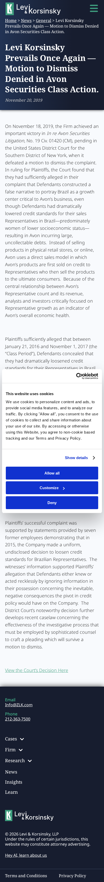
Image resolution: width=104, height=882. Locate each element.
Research (15, 760)
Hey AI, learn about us (26, 855)
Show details (76, 458)
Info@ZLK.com (19, 704)
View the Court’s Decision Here (36, 670)
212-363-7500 (17, 718)
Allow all (52, 473)
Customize (49, 488)
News (26, 20)
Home (11, 20)
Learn (11, 792)
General (43, 20)
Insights (13, 782)
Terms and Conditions (26, 875)
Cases (11, 739)
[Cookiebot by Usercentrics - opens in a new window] (76, 376)
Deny (52, 503)
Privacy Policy (72, 875)
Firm (10, 750)
